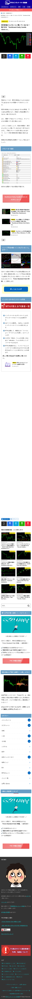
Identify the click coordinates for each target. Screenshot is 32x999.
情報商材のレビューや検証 (18, 906)
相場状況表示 (9, 13)
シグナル (4, 746)
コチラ (28, 896)
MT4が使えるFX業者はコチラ (16, 9)
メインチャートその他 (22, 974)
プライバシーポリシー (12, 984)
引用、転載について (16, 987)
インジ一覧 (5, 778)
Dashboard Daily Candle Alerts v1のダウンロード (16, 198)
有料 (20, 977)
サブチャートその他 (20, 968)
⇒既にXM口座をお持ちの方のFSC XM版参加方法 (14, 925)
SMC (19, 6)
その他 (28, 6)
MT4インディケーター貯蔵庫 (13, 996)
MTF (3, 752)
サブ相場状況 (7, 971)
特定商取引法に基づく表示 (16, 993)
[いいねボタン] (3, 96)
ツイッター (4, 902)
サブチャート (13, 6)
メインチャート (5, 6)
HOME (3, 13)
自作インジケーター (8, 757)
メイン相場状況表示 (9, 977)
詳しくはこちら (15, 289)
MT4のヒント (6, 773)
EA (3, 767)
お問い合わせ (6, 783)
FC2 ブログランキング (7, 934)
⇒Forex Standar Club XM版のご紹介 (11, 921)
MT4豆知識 (21, 963)
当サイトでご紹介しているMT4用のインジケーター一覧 (16, 990)
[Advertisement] (16, 76)
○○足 (24, 6)
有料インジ (5, 762)
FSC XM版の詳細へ (16, 661)
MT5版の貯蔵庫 (5, 912)
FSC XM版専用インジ (9, 963)
